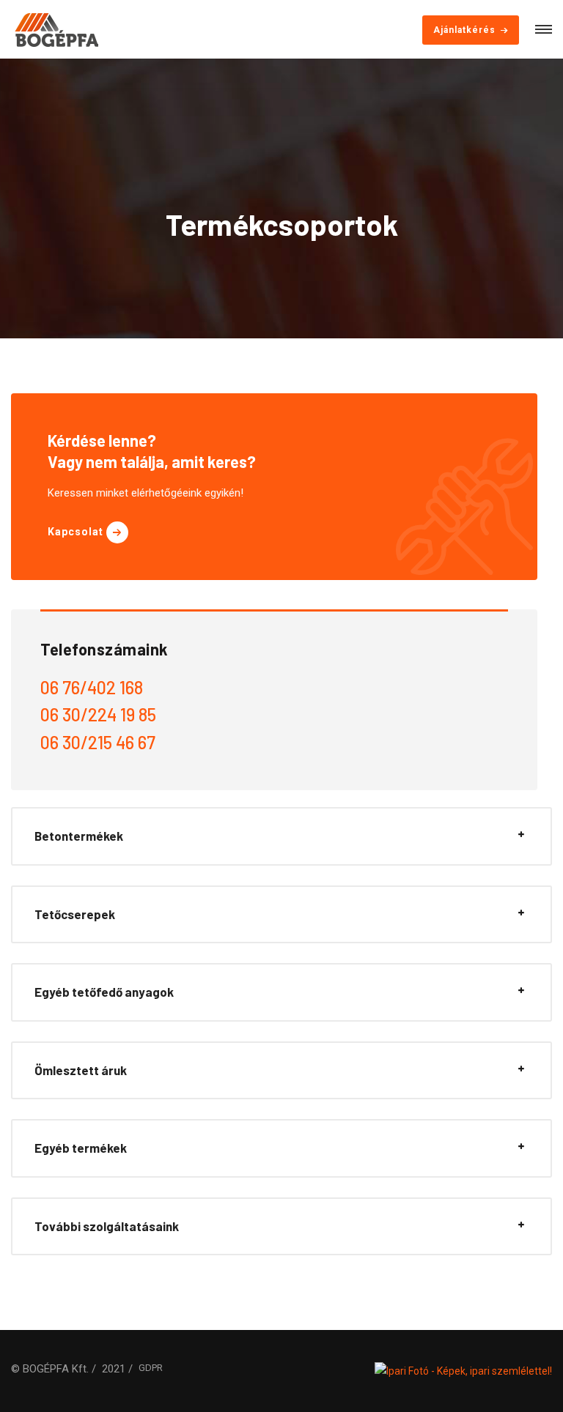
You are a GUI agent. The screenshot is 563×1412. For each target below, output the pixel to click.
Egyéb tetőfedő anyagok (104, 991)
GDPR (151, 1367)
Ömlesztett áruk (80, 1070)
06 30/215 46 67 (97, 742)
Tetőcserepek (74, 914)
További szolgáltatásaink (106, 1226)
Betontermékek (78, 835)
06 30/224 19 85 (98, 714)
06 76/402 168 (91, 687)
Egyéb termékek (80, 1147)
